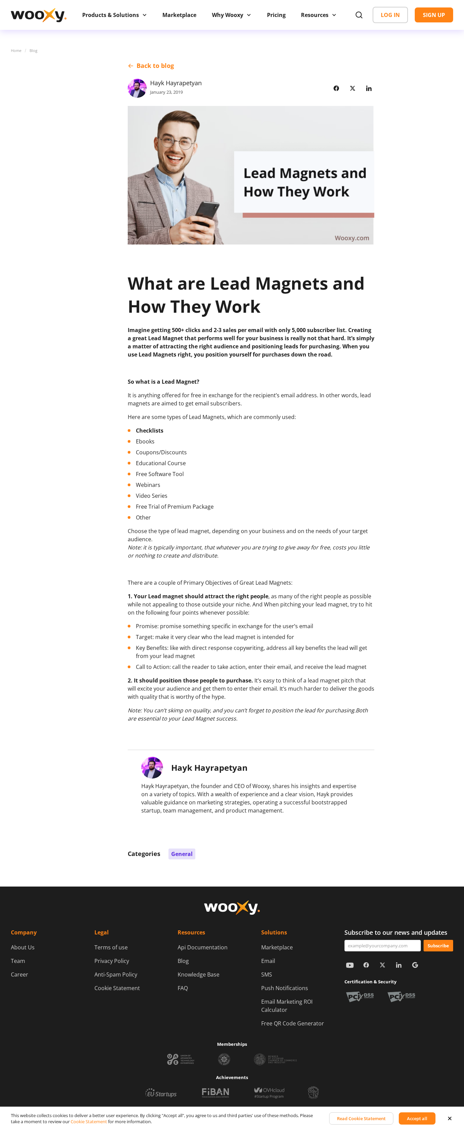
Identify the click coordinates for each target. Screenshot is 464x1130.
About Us (23, 947)
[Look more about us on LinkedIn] (398, 965)
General (182, 854)
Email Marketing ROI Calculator (287, 1006)
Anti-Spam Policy (115, 974)
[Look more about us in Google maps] (415, 965)
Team (18, 961)
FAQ (183, 988)
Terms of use (111, 947)
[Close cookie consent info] (449, 1118)
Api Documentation (203, 947)
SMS (266, 974)
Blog (33, 50)
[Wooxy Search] (359, 15)
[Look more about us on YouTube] (349, 965)
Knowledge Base (198, 974)
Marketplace (277, 947)
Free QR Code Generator (292, 1023)
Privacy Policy (111, 961)
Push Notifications (284, 988)
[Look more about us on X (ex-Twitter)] (382, 965)
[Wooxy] (39, 15)
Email (268, 961)
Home (16, 50)
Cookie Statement (117, 988)
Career (19, 974)
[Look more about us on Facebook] (366, 965)
